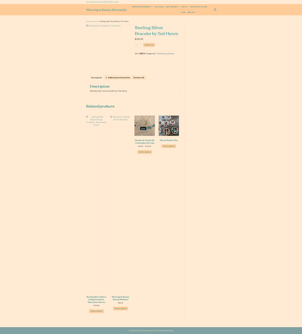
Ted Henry (161, 53)
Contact (184, 7)
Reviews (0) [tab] (138, 77)
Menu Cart (191, 12)
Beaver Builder (168, 331)
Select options (96, 311)
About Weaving (171, 7)
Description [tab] (96, 77)
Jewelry (95, 21)
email (116, 2)
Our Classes (159, 7)
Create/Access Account (198, 7)
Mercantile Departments (141, 7)
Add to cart (149, 45)
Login (183, 12)
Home (88, 21)
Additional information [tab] (119, 77)
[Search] (214, 9)
